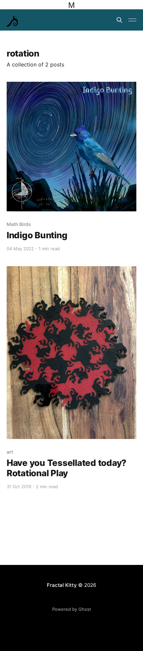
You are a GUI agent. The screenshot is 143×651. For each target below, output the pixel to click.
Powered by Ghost (71, 609)
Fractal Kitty (61, 585)
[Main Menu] (132, 20)
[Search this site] (119, 20)
